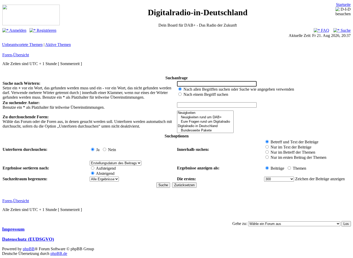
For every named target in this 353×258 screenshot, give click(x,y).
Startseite (343, 4)
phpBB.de (58, 253)
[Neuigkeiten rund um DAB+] (205, 117)
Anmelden (17, 30)
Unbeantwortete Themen (22, 44)
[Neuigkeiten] (205, 113)
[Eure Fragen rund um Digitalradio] (205, 122)
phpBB (29, 249)
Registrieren (46, 30)
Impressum (13, 229)
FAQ (324, 30)
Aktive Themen (58, 44)
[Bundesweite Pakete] (205, 130)
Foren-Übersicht (15, 55)
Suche (345, 30)
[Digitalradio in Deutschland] (205, 126)
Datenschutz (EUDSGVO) (28, 239)
